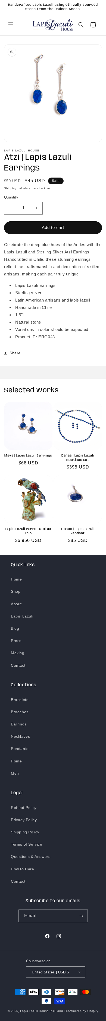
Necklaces (20, 736)
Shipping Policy (25, 832)
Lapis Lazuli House (34, 1011)
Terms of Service (26, 844)
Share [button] (15, 353)
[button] (11, 25)
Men (15, 773)
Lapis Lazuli (22, 616)
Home (16, 579)
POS (53, 1011)
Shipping (10, 188)
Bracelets (19, 699)
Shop (15, 591)
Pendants (20, 748)
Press (16, 640)
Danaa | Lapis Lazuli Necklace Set (77, 458)
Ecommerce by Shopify (81, 1011)
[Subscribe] (82, 916)
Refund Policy (24, 807)
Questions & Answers (30, 856)
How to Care (22, 869)
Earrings (19, 724)
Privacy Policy (24, 820)
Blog (15, 628)
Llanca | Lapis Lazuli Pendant (78, 531)
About (16, 604)
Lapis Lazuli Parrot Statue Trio (28, 531)
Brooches (20, 712)
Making (17, 653)
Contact (18, 665)
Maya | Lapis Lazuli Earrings (28, 455)
